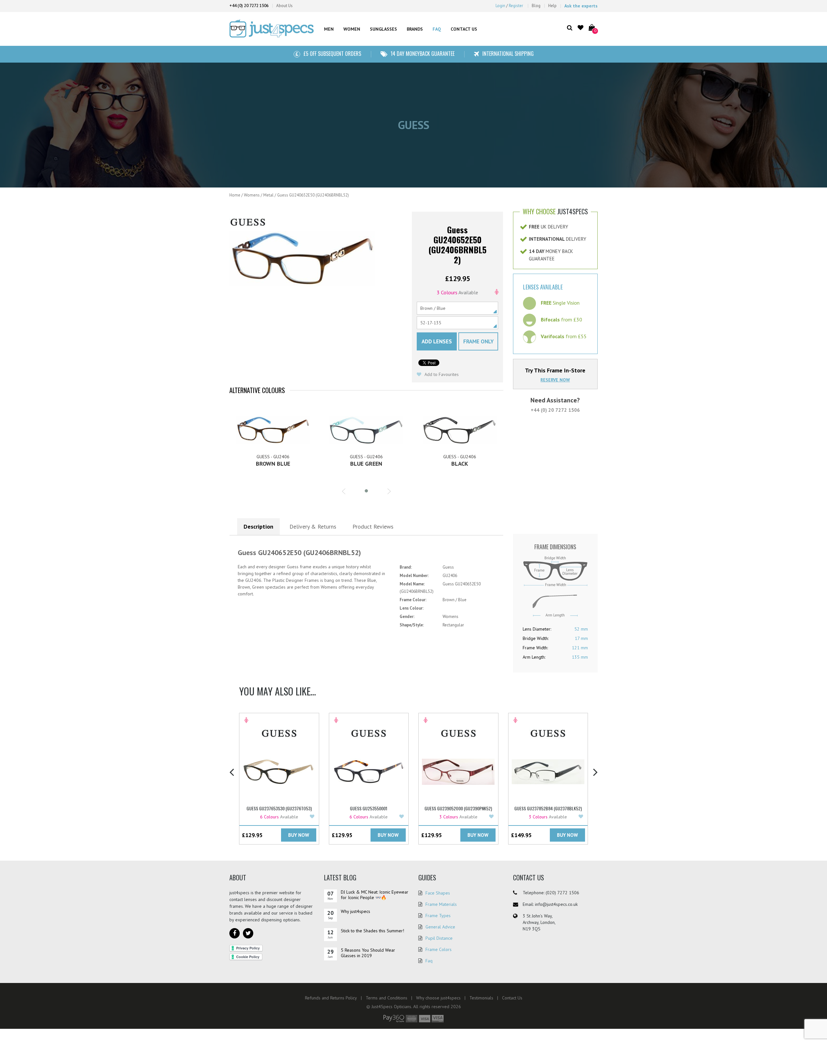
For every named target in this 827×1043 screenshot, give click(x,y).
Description (258, 526)
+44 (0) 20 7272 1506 (555, 410)
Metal (268, 195)
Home (234, 195)
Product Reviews (372, 526)
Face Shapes (437, 893)
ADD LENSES (437, 341)
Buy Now (298, 835)
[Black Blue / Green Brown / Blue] (457, 308)
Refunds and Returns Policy (331, 998)
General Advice (440, 927)
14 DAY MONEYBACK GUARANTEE (423, 53)
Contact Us (464, 29)
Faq (429, 961)
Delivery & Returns (312, 526)
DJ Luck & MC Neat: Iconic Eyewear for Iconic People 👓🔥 (374, 894)
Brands (415, 29)
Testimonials (481, 998)
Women (351, 29)
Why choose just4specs (438, 998)
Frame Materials (441, 904)
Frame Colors (438, 949)
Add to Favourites (441, 374)
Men (329, 29)
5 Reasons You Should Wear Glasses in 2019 (368, 952)
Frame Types (438, 915)
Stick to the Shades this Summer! (372, 931)
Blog (536, 5)
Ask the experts (581, 6)
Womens (252, 195)
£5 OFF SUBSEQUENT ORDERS (332, 53)
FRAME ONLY (478, 341)
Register (516, 5)
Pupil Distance (439, 938)
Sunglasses (383, 29)
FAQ (437, 29)
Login (500, 5)
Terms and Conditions (386, 998)
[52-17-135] (457, 322)
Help (552, 5)
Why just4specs (355, 911)
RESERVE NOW (555, 380)
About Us (284, 5)
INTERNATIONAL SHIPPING (508, 53)
